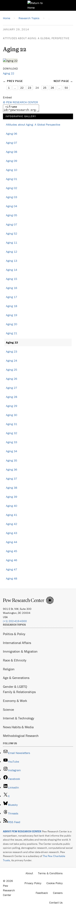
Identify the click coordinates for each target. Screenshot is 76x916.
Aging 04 (11, 206)
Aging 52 (11, 233)
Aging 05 (11, 215)
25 (44, 88)
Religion (9, 669)
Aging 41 (11, 515)
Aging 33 (11, 442)
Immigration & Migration (20, 651)
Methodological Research (21, 736)
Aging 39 (11, 497)
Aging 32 (11, 433)
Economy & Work (15, 701)
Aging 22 (8, 73)
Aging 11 (11, 242)
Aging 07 (11, 143)
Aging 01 (11, 179)
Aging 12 (11, 251)
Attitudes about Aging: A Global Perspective (36, 38)
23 (29, 88)
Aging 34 (11, 451)
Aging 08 (11, 152)
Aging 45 (11, 551)
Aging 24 (11, 360)
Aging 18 (11, 306)
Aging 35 (11, 460)
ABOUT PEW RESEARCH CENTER (22, 831)
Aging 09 (11, 161)
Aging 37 (11, 478)
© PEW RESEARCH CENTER (20, 102)
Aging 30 (11, 415)
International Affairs (17, 643)
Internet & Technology (18, 718)
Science (8, 709)
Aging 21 (11, 333)
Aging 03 (11, 197)
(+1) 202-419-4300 (15, 621)
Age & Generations (16, 678)
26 (52, 88)
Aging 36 (11, 469)
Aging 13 (11, 261)
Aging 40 (11, 506)
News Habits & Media (18, 727)
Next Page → (63, 81)
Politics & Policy (14, 634)
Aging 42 (11, 524)
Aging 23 (11, 351)
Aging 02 (11, 188)
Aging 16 (11, 288)
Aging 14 (11, 270)
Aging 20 (11, 324)
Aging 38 (11, 488)
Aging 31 (11, 424)
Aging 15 (11, 279)
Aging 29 (11, 406)
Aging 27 (11, 388)
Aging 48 (11, 578)
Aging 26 (11, 379)
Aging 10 (11, 170)
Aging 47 (11, 569)
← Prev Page (13, 81)
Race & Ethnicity (14, 660)
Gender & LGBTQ (15, 686)
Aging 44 (11, 542)
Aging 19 (11, 315)
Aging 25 (11, 369)
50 (66, 88)
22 (22, 88)
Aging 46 (11, 560)
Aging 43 (11, 533)
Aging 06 (11, 133)
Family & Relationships (19, 692)
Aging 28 (11, 397)
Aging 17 (11, 297)
